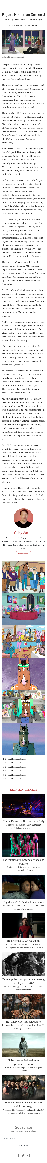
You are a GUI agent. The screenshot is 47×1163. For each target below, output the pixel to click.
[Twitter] (23, 1155)
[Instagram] (28, 1155)
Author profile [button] (23, 553)
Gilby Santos (31, 25)
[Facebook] (18, 1155)
